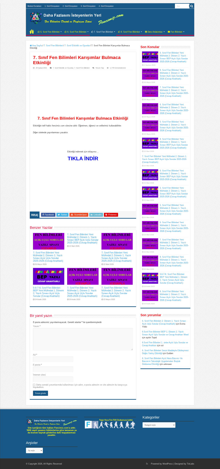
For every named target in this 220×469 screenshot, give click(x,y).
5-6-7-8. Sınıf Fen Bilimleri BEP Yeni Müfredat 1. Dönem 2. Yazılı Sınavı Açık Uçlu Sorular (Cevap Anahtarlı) (48, 291)
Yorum (36, 326)
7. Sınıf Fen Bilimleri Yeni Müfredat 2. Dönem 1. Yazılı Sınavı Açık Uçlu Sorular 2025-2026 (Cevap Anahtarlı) (116, 256)
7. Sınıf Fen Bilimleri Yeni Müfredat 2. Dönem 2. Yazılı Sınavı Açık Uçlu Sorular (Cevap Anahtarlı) (116, 291)
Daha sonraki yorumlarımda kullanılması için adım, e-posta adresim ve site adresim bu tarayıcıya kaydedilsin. (80, 386)
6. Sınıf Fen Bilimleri (76, 32)
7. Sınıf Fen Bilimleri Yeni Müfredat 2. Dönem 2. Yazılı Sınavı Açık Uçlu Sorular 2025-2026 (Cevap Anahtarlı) (48, 256)
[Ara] (191, 6)
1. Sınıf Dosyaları (52, 6)
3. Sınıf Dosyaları (88, 6)
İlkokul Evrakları (34, 6)
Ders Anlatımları (155, 32)
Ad (35, 355)
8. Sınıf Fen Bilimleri (130, 32)
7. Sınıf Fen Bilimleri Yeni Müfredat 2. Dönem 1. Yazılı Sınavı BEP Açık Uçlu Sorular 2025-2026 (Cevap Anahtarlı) (82, 238)
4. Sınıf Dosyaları (106, 6)
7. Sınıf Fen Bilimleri (103, 32)
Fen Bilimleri (176, 32)
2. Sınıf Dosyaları (70, 6)
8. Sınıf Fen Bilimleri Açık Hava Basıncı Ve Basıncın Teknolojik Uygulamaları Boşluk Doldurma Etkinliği (162, 361)
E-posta (37, 365)
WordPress (168, 464)
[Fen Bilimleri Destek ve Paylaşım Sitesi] (76, 18)
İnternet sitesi (39, 375)
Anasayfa (32, 31)
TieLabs (190, 464)
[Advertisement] (83, 94)
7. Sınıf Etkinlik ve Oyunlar (77, 45)
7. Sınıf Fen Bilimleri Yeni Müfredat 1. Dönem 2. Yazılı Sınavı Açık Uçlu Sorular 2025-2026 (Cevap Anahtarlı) (82, 291)
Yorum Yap (100, 68)
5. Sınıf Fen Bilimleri (50, 32)
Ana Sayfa (37, 45)
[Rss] (172, 6)
